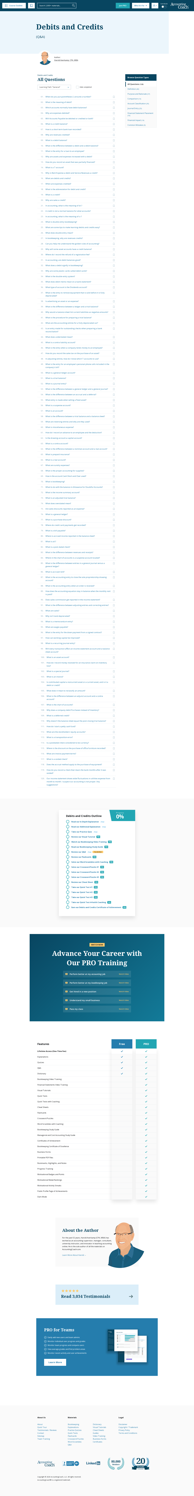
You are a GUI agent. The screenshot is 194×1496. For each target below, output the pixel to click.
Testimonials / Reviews (47, 1430)
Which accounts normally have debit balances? (64, 107)
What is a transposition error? (57, 737)
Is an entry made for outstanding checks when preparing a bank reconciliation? (71, 330)
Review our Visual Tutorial (83, 837)
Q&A (70, 1444)
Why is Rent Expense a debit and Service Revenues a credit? (69, 173)
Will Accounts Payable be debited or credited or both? (67, 118)
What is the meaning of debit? (56, 102)
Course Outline (15, 5)
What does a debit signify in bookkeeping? (62, 265)
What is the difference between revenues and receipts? (67, 552)
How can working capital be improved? (60, 638)
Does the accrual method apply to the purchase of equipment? (71, 764)
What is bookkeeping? (53, 481)
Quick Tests (73, 1433)
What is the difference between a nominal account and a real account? (74, 449)
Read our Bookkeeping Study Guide (87, 847)
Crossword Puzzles (76, 1439)
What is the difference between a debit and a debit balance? (69, 145)
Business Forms (99, 1439)
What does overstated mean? (56, 503)
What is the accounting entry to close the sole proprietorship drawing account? (74, 579)
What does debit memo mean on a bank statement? (66, 281)
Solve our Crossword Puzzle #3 (85, 877)
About (40, 1424)
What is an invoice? (52, 676)
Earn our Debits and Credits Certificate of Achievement (96, 907)
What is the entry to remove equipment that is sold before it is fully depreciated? (73, 294)
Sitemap (40, 1436)
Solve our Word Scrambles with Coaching (90, 862)
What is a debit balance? (54, 140)
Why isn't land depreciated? (55, 616)
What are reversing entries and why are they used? (65, 421)
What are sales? (50, 610)
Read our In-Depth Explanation (87, 821)
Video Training (99, 1436)
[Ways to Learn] (31, 5)
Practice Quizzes (75, 1430)
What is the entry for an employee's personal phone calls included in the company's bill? (75, 366)
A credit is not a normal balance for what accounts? (66, 211)
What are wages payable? (54, 627)
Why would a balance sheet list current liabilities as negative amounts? (74, 312)
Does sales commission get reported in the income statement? (70, 599)
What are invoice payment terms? (58, 753)
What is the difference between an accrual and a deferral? (68, 394)
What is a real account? (53, 460)
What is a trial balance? (53, 378)
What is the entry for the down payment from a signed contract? (71, 632)
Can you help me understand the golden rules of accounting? (70, 243)
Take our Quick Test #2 (82, 892)
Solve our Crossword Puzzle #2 (85, 872)
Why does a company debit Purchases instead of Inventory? (70, 710)
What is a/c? (48, 541)
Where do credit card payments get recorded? (63, 525)
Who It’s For (139, 5)
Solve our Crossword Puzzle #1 (85, 867)
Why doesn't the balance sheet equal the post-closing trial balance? (73, 721)
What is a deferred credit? (55, 715)
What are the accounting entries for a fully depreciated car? (69, 323)
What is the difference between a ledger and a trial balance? (69, 306)
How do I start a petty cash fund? (58, 726)
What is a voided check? (54, 759)
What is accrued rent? (53, 572)
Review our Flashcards (81, 857)
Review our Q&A (81, 852)
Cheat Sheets (98, 1430)
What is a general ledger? (54, 514)
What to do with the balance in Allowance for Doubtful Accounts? (72, 487)
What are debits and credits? (56, 178)
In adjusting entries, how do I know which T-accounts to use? (70, 358)
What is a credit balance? (54, 124)
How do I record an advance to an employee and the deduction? (71, 432)
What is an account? (52, 411)
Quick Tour (42, 1427)
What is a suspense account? (56, 405)
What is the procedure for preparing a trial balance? (66, 317)
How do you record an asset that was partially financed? (68, 162)
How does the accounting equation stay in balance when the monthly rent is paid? (75, 593)
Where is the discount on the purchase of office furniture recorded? (73, 748)
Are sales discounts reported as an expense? (63, 508)
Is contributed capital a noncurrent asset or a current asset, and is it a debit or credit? (74, 683)
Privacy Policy (124, 1430)
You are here (98, 852)
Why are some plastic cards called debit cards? (64, 271)
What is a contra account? (54, 443)
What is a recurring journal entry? (58, 643)
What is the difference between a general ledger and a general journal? (74, 389)
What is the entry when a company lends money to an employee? (72, 347)
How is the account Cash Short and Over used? (63, 476)
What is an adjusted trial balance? (58, 498)
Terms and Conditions (128, 1433)
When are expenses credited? (56, 183)
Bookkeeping (73, 1424)
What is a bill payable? (53, 530)
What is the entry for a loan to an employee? (62, 151)
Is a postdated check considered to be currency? (65, 742)
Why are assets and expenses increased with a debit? (66, 156)
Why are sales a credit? (53, 200)
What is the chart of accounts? (57, 704)
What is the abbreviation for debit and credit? (63, 189)
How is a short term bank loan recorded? (61, 129)
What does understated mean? (57, 337)
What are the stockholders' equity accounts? (63, 732)
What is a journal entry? (53, 383)
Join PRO (122, 5)
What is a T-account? (52, 167)
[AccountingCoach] (179, 6)
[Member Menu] (155, 5)
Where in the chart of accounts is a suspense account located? (70, 558)
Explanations (73, 1427)
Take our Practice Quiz (84, 832)
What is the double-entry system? (58, 276)
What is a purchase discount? (56, 519)
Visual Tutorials (99, 1427)
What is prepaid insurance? (55, 454)
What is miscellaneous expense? (57, 427)
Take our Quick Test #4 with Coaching (88, 902)
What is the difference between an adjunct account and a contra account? (72, 697)
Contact (40, 1433)
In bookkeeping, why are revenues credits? (62, 238)
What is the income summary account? (60, 492)
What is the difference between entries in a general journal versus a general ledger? (73, 565)
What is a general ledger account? (58, 372)
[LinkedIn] (93, 1463)
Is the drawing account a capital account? (61, 438)
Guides (96, 1433)
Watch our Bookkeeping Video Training (89, 842)
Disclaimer (123, 1424)
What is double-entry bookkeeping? (59, 222)
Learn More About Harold (73, 1255)
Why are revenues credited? (55, 134)
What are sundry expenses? (55, 465)
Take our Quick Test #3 (82, 897)
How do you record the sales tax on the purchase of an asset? (70, 353)
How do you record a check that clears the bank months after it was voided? (73, 771)
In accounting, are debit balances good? (61, 260)
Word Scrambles (75, 1442)
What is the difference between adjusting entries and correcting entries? (75, 605)
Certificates (97, 1442)
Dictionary (97, 1424)
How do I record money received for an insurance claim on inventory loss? (74, 664)
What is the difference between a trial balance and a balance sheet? (73, 416)
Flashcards (72, 1436)
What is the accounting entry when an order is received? (68, 585)
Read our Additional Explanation (88, 827)
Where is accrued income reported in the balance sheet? (68, 536)
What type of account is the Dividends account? (64, 287)
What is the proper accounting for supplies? (62, 470)
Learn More (55, 1362)
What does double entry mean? (57, 233)
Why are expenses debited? (55, 113)
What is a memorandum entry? (57, 621)
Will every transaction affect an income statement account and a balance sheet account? (75, 650)
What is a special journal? (55, 671)
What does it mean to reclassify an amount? (63, 690)
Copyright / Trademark (128, 1427)
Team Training (43, 1439)
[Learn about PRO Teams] (127, 1347)
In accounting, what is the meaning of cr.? (61, 216)
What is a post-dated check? (55, 547)
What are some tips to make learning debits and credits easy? (70, 227)
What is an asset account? (55, 657)
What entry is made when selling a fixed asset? (63, 400)
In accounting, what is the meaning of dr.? (61, 205)
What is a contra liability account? (58, 342)
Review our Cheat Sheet (82, 882)
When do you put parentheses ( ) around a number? (66, 96)
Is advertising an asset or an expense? (60, 301)
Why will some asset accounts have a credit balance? (66, 249)
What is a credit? (50, 194)
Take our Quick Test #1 (82, 887)
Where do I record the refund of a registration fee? (65, 254)
